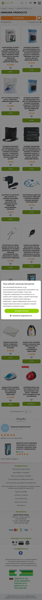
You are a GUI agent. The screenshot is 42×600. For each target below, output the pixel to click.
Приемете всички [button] (22, 311)
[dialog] (21, 300)
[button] (21, 316)
